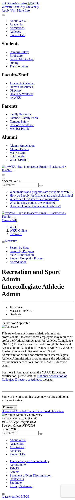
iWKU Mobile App (22, 59)
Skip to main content (15, 3)
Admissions (17, 28)
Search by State (19, 247)
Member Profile (19, 128)
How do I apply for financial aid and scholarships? (41, 195)
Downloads (9, 407)
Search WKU (11, 181)
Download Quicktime (50, 411)
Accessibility (18, 464)
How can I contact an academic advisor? (35, 206)
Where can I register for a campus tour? (34, 199)
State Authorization (22, 254)
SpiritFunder (17, 156)
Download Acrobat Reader (19, 411)
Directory (16, 90)
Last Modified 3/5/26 (15, 496)
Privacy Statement (21, 486)
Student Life (17, 35)
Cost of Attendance (22, 125)
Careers (14, 472)
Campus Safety (19, 52)
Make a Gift (17, 152)
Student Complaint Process (27, 258)
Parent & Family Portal (24, 118)
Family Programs (20, 114)
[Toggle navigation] (3, 242)
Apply (6, 10)
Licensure (16, 234)
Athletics (15, 31)
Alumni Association (22, 145)
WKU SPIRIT (19, 160)
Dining (14, 62)
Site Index (16, 482)
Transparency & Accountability (29, 461)
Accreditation (18, 262)
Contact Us (17, 479)
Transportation (19, 66)
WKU (13, 227)
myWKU (15, 97)
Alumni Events (19, 149)
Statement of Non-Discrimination (30, 475)
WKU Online (18, 230)
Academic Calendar (22, 83)
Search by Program (22, 251)
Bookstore (16, 55)
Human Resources (21, 87)
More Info (23, 10)
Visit (13, 10)
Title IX (14, 468)
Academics (17, 24)
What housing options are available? (32, 202)
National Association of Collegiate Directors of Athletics (34, 377)
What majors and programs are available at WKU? (41, 192)
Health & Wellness (21, 94)
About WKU (18, 20)
